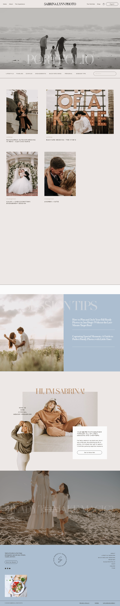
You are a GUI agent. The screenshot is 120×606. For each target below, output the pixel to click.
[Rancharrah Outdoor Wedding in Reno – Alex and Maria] (22, 174)
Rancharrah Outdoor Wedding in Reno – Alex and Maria (20, 140)
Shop (113, 564)
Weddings (111, 559)
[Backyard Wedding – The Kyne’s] (80, 112)
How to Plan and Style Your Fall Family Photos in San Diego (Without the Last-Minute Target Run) (92, 322)
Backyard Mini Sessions (106, 557)
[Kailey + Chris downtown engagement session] (22, 112)
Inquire (112, 566)
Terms (97, 603)
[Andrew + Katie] (60, 174)
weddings (49, 137)
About (113, 553)
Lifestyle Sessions (108, 555)
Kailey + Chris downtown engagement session (18, 202)
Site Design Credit (109, 603)
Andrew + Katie (51, 201)
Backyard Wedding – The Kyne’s (61, 140)
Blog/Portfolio (109, 562)
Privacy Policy (84, 603)
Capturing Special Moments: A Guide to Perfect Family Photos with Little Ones (92, 338)
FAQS (113, 568)
